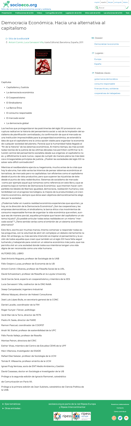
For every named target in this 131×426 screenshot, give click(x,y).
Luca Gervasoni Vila (33, 42)
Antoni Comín (16, 42)
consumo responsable (104, 84)
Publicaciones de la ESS (24, 13)
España (97, 64)
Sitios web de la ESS (92, 13)
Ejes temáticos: (13, 404)
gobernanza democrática (106, 79)
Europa (97, 59)
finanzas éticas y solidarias (106, 88)
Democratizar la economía (106, 44)
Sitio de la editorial (18, 38)
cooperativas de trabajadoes (107, 93)
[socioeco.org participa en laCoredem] (126, 418)
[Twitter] (120, 418)
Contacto (120, 408)
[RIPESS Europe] (81, 416)
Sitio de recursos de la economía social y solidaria (26, 9)
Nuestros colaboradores (120, 404)
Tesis (127, 13)
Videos (39, 13)
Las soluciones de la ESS (113, 13)
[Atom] (114, 418)
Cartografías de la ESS (54, 13)
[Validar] (127, 7)
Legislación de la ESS (74, 13)
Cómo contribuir (120, 411)
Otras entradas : (13, 408)
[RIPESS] (62, 416)
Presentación (7, 13)
